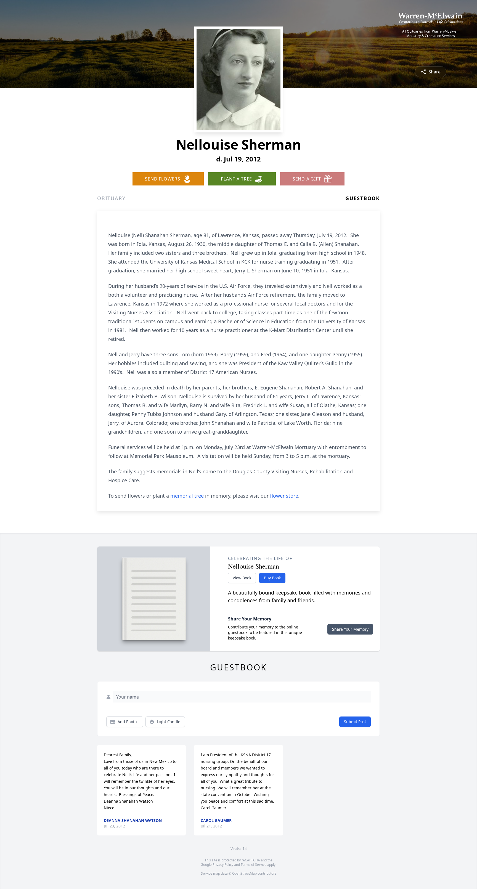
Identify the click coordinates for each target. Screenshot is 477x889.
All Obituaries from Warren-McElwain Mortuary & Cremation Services (430, 33)
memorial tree (187, 495)
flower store (284, 495)
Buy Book (272, 577)
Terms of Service (253, 864)
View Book (242, 577)
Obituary (111, 198)
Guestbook (362, 198)
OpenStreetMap (244, 873)
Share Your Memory (350, 629)
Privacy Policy (223, 864)
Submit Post (355, 721)
